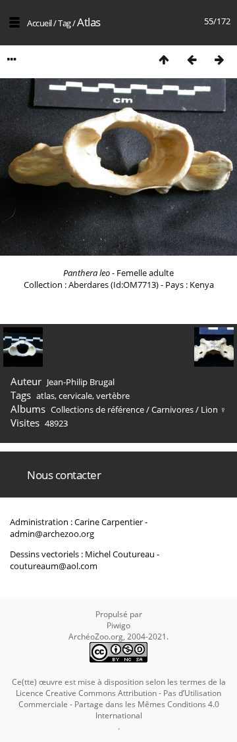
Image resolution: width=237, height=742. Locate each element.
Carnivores (172, 409)
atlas (45, 396)
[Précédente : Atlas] (191, 59)
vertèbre (113, 396)
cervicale (75, 396)
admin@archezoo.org (52, 534)
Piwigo (118, 625)
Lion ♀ (213, 409)
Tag (64, 23)
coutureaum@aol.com (53, 566)
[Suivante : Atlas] (219, 59)
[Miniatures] (164, 59)
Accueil (39, 23)
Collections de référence (97, 409)
